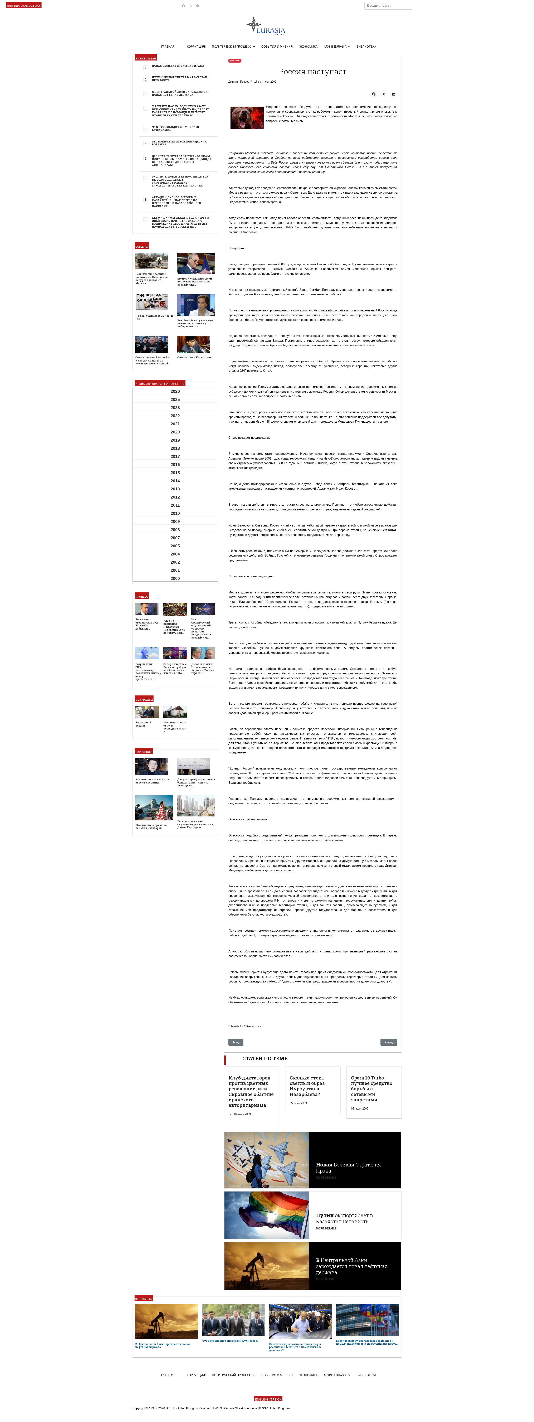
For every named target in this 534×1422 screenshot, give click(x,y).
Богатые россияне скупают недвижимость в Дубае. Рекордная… (195, 824)
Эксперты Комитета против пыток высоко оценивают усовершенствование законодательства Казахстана (180, 181)
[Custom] (197, 6)
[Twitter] (190, 6)
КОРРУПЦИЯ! (196, 46)
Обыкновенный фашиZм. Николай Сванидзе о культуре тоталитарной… (152, 360)
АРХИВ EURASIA (335, 46)
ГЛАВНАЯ (167, 46)
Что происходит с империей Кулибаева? (175, 128)
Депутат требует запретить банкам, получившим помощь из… (196, 782)
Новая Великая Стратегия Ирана (178, 65)
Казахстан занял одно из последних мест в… (174, 727)
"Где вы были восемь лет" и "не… (154, 317)
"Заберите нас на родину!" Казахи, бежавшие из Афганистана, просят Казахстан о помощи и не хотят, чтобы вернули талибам (180, 111)
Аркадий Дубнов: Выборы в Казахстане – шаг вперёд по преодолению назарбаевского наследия (176, 201)
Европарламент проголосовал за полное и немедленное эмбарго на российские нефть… (367, 1342)
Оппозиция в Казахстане (194, 357)
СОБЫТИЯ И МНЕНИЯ (277, 46)
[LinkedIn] (393, 94)
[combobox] (388, 6)
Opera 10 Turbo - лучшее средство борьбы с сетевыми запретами (371, 1089)
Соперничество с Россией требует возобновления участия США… (175, 668)
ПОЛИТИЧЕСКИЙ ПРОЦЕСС (231, 46)
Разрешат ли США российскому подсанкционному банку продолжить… (148, 671)
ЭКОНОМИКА (308, 46)
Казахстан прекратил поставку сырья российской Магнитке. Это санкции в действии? (295, 1347)
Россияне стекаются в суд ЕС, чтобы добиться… (146, 624)
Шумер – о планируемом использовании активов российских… (194, 281)
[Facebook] (183, 6)
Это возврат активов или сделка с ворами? (179, 143)
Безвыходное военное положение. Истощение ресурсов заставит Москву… (151, 278)
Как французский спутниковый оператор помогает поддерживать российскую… (201, 628)
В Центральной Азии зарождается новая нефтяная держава (179, 93)
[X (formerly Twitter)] (383, 94)
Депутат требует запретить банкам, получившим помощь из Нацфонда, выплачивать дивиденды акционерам (182, 160)
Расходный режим (143, 724)
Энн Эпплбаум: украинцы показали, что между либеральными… (195, 323)
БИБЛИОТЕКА (366, 46)
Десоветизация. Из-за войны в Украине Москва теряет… (202, 668)
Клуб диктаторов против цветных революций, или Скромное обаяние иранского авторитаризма (251, 1091)
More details (326, 1177)
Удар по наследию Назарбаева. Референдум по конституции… (174, 626)
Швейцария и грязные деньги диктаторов (151, 826)
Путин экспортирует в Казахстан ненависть (179, 79)
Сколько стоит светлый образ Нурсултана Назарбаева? (307, 1086)
